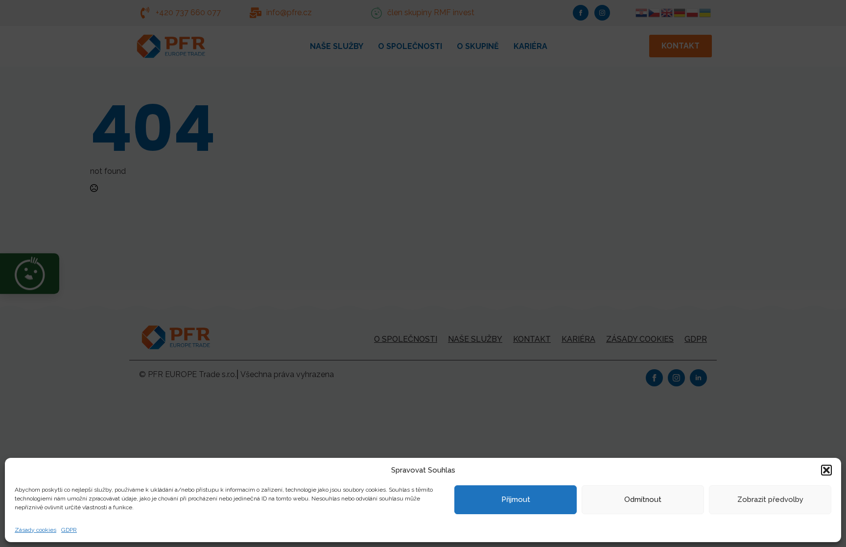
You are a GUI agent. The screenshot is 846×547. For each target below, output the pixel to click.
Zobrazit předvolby (770, 499)
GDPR (69, 529)
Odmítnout (642, 499)
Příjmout (515, 499)
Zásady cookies (35, 529)
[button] (826, 470)
